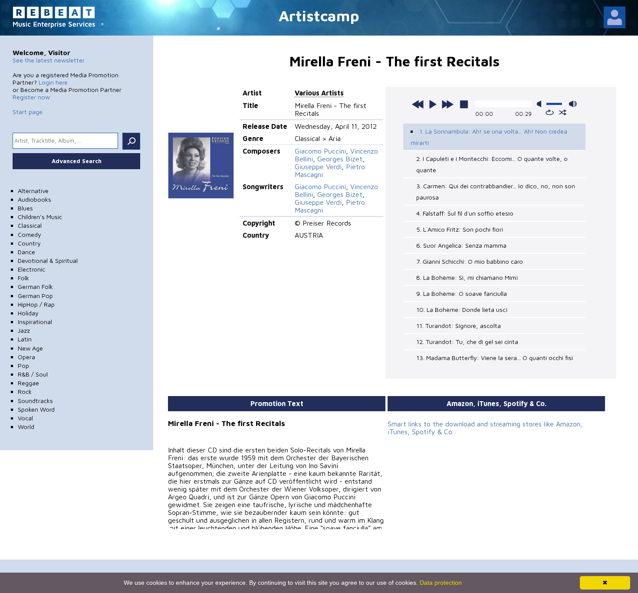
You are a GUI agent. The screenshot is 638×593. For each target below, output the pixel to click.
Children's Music (40, 216)
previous (418, 104)
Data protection (441, 582)
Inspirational (35, 321)
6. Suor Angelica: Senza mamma (461, 245)
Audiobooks (34, 199)
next (447, 104)
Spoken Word (36, 409)
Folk (23, 278)
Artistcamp (319, 15)
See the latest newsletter (49, 60)
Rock (25, 391)
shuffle (562, 112)
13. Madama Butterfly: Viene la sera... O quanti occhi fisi (494, 357)
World (26, 426)
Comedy (29, 234)
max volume (573, 104)
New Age (30, 348)
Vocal (25, 418)
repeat (549, 112)
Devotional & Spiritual (48, 260)
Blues (25, 208)
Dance (26, 252)
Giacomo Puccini (320, 151)
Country (29, 243)
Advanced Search (77, 160)
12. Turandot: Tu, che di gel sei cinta (467, 341)
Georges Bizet (339, 159)
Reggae (28, 383)
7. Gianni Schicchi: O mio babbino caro (469, 261)
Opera (26, 356)
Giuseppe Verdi (318, 166)
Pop (23, 365)
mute (541, 104)
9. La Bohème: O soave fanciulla (461, 293)
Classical (30, 225)
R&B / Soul (33, 374)
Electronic (31, 269)
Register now (31, 97)
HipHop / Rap (36, 304)
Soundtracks (35, 400)
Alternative (33, 190)
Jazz (24, 330)
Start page (28, 111)
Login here (53, 82)
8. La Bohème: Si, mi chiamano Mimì (467, 277)
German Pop (35, 295)
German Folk (35, 286)
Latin (25, 339)
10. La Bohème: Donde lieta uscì (461, 309)
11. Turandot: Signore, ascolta (458, 325)
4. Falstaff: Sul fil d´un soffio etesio (464, 213)
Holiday (28, 313)
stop (464, 104)
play (432, 104)
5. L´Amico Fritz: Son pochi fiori (459, 229)
